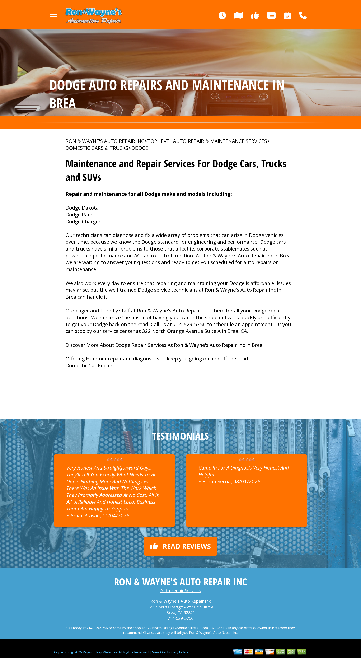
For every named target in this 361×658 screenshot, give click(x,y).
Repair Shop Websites (99, 652)
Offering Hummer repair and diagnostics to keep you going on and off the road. (157, 358)
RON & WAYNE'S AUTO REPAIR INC (105, 141)
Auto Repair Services (180, 590)
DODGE (139, 148)
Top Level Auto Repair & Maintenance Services (207, 141)
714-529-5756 (189, 324)
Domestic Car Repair (89, 365)
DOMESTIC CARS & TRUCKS (97, 148)
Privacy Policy (177, 652)
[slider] (115, 459)
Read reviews (187, 546)
